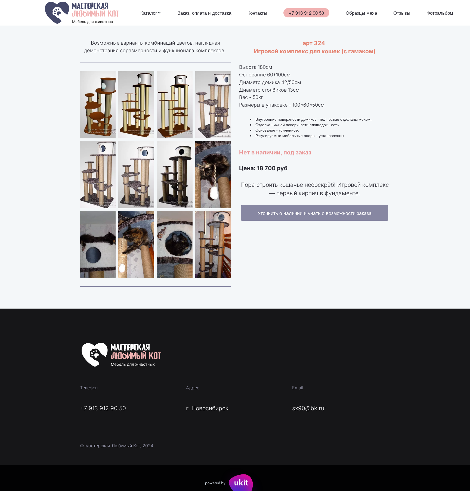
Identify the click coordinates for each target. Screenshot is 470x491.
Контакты (257, 13)
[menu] (297, 13)
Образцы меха (361, 13)
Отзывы (401, 13)
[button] (150, 13)
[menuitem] (150, 13)
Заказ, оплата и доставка (204, 13)
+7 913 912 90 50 (306, 12)
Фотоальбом (439, 13)
